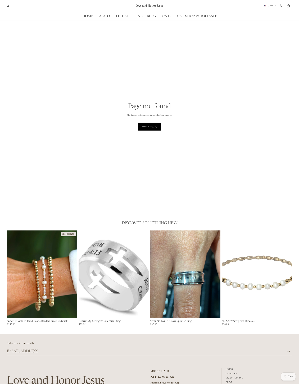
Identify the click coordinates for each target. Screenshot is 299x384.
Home (229, 369)
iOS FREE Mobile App (162, 377)
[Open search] (8, 6)
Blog (229, 382)
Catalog (231, 374)
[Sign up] (288, 351)
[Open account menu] (280, 6)
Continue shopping (149, 127)
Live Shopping (234, 378)
